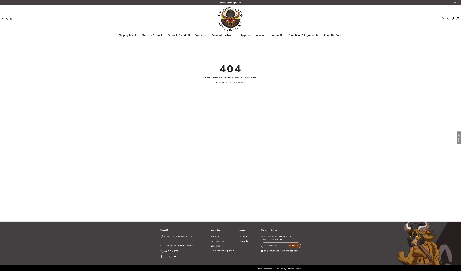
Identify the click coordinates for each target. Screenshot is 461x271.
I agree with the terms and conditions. (282, 250)
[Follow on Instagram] (170, 256)
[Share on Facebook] (3, 18)
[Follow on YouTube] (175, 256)
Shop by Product (152, 35)
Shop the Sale (332, 35)
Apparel (246, 35)
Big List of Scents (218, 241)
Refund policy (280, 269)
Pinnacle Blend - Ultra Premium (187, 35)
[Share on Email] (11, 18)
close (5, 2)
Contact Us (216, 246)
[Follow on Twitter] (166, 256)
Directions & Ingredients (303, 35)
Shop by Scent (127, 35)
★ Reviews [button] (459, 137)
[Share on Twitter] (7, 18)
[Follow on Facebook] (161, 256)
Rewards (244, 241)
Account (261, 35)
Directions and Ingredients (223, 250)
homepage (239, 82)
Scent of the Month (223, 35)
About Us (277, 35)
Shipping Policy (294, 269)
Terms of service (265, 269)
